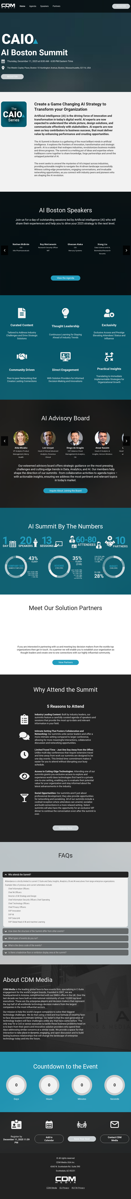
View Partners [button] (65, 662)
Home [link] (22, 6)
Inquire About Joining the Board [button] (65, 490)
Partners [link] (56, 6)
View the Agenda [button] (65, 278)
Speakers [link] (44, 6)
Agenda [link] (32, 6)
